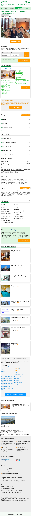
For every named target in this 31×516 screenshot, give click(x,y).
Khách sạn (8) (17, 376)
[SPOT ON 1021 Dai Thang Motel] (5, 303)
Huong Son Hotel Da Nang (18, 276)
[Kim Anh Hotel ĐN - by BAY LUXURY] (5, 333)
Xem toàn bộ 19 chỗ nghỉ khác (15, 394)
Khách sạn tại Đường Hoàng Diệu (8, 432)
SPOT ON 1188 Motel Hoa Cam (19, 309)
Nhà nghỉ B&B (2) (18, 382)
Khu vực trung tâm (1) (6, 367)
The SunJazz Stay (16, 250)
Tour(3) (12, 8)
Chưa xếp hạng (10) (18, 374)
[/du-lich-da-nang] (8, 420)
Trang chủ (2, 430)
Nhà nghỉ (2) (17, 384)
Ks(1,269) (19, 8)
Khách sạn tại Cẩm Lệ (19, 431)
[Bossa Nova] (5, 291)
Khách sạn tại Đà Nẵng (5, 431)
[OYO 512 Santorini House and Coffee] (5, 320)
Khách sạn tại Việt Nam (13, 430)
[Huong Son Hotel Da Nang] (5, 278)
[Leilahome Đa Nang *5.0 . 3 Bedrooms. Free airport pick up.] (5, 407)
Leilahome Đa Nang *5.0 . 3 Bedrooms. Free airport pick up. (20, 405)
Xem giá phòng (15, 41)
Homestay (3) (17, 380)
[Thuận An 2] (5, 348)
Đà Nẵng (4, 8)
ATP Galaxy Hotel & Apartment (19, 266)
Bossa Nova (14, 285)
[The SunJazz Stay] (5, 255)
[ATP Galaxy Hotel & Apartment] (5, 268)
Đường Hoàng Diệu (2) (6, 376)
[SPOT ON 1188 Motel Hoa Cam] (5, 311)
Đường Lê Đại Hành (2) (6, 378)
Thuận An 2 (14, 343)
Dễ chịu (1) (3, 371)
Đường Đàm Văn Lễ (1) (6, 386)
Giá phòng (26, 54)
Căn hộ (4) (16, 378)
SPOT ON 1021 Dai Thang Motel (20, 301)
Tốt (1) (2, 369)
